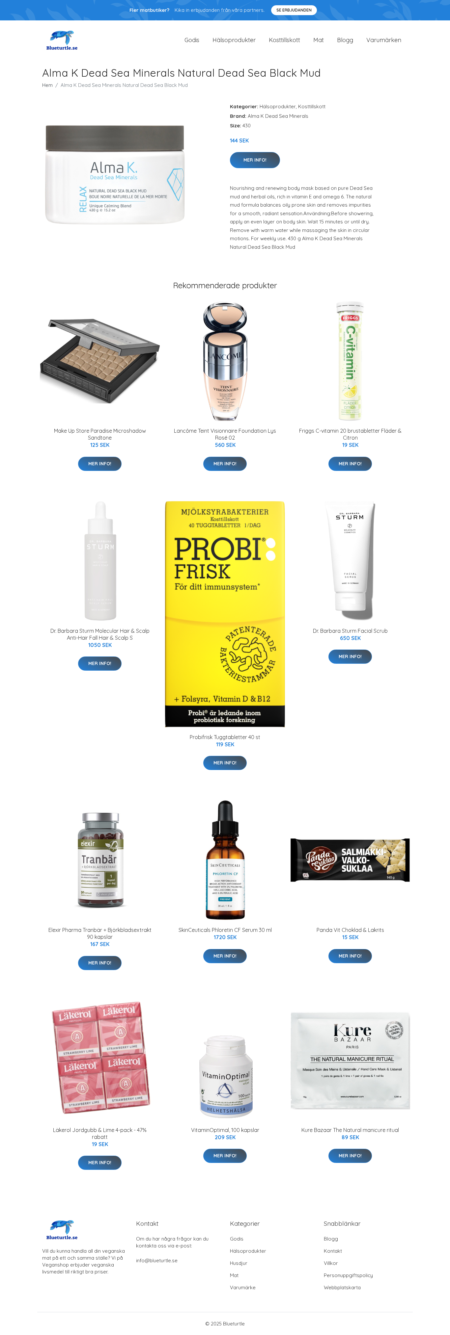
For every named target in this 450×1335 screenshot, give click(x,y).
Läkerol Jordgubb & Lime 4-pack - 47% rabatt (100, 1133)
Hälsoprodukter (234, 40)
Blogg (345, 40)
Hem (47, 85)
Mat (318, 40)
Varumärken (383, 40)
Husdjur (238, 1263)
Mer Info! (255, 160)
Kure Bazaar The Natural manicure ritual (350, 1130)
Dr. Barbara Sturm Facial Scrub (350, 631)
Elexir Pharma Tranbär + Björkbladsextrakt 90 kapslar (100, 933)
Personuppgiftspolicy (348, 1275)
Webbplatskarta (342, 1287)
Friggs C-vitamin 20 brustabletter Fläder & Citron (350, 434)
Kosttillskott (284, 40)
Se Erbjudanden (294, 10)
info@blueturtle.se (157, 1260)
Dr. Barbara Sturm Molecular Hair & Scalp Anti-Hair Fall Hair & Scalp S (100, 634)
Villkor (331, 1263)
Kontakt (333, 1251)
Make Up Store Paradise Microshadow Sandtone (100, 434)
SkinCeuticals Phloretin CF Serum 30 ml (225, 930)
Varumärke (243, 1287)
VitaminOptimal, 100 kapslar (225, 1130)
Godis (191, 40)
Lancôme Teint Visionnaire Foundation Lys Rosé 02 (225, 434)
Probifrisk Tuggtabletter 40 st (225, 737)
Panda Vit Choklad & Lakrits (350, 930)
